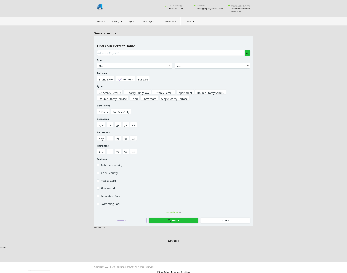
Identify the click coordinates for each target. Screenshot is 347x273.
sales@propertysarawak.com (210, 8)
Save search (121, 220)
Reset (227, 220)
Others (188, 21)
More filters (172, 212)
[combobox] (134, 66)
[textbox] (134, 66)
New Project (148, 21)
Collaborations (169, 21)
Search (175, 220)
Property (115, 21)
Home (100, 21)
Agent (131, 21)
